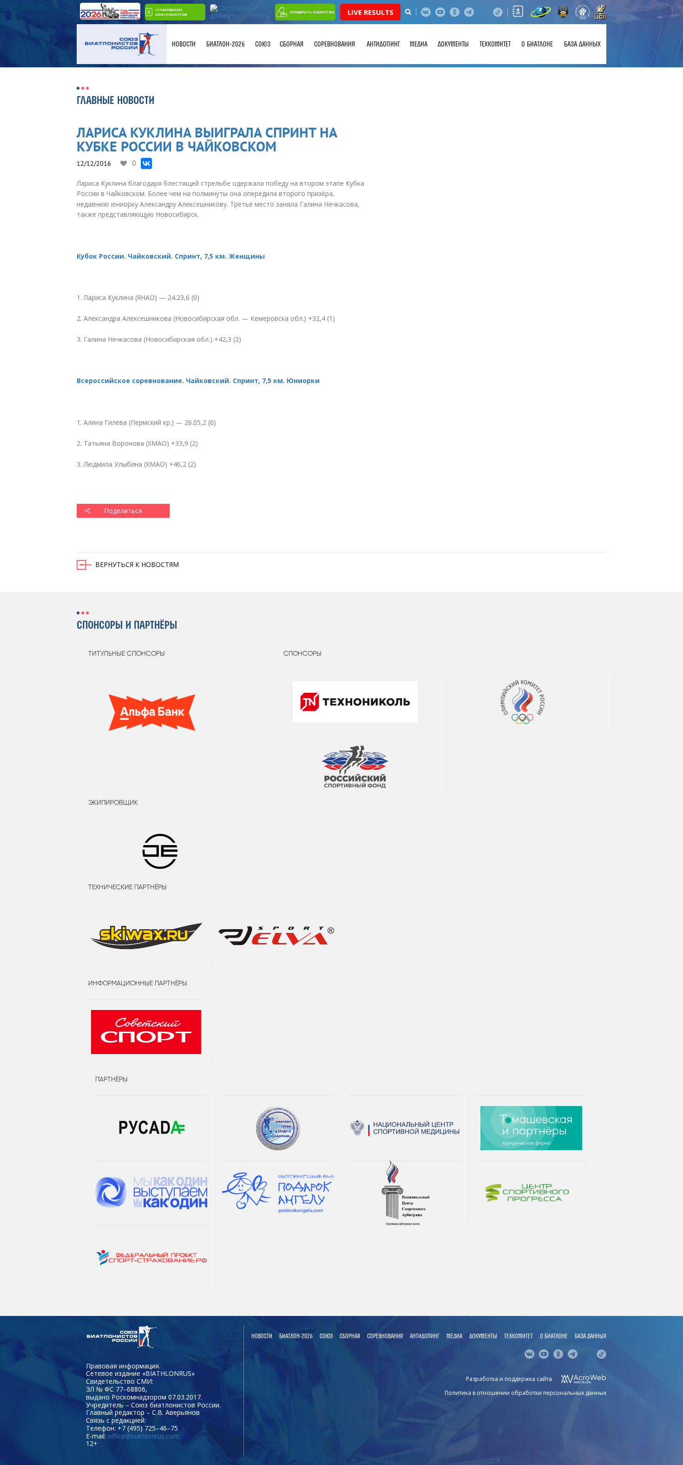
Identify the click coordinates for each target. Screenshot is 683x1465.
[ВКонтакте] (146, 163)
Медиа (418, 44)
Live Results (371, 12)
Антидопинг (383, 44)
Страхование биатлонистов (171, 12)
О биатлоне (537, 44)
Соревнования (334, 44)
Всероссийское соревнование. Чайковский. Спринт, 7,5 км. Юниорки (198, 380)
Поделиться (123, 510)
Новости (184, 44)
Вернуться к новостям (137, 564)
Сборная (291, 44)
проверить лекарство (311, 12)
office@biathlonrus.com (143, 1436)
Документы (453, 44)
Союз (262, 44)
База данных (582, 44)
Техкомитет (495, 44)
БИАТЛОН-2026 (225, 44)
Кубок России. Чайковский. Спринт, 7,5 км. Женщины (171, 256)
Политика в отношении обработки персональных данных (525, 1393)
